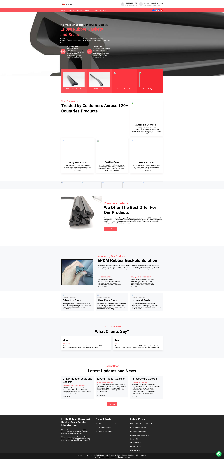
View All (112, 404)
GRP (141, 162)
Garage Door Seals (77, 162)
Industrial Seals (141, 300)
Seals (151, 162)
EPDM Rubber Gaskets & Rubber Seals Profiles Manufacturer (75, 422)
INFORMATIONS (72, 46)
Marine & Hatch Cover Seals (139, 435)
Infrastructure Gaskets (145, 378)
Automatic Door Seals (146, 124)
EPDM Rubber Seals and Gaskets (77, 380)
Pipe (146, 162)
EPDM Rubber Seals (99, 89)
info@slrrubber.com (131, 5)
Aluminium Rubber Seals (124, 89)
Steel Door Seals (107, 300)
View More (110, 229)
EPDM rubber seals (154, 218)
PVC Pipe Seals (112, 162)
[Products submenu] (82, 10)
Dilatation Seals (72, 300)
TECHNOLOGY (98, 46)
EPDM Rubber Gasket (75, 39)
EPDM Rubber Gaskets (96, 24)
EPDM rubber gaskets (75, 51)
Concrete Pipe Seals (150, 89)
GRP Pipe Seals (135, 450)
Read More (66, 397)
